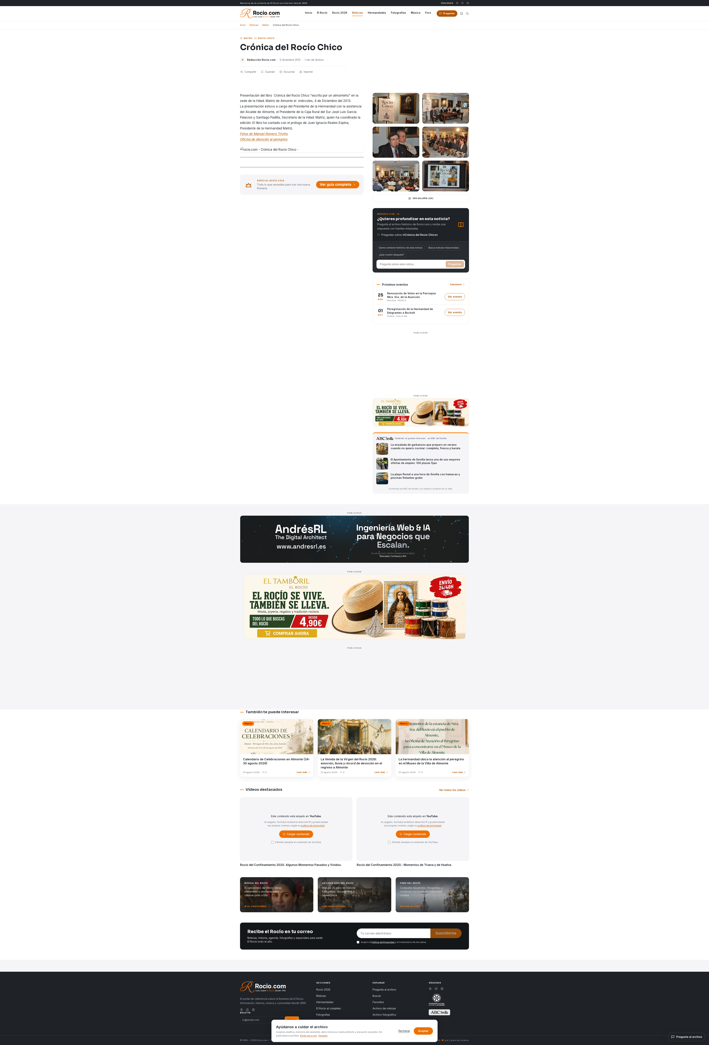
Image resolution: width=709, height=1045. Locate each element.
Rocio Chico (266, 38)
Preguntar (454, 264)
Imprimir (308, 71)
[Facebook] (457, 3)
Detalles (323, 1035)
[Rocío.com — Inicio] (260, 13)
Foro (428, 12)
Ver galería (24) (422, 198)
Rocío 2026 (339, 12)
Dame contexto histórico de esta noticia (400, 247)
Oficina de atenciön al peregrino (263, 139)
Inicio (308, 12)
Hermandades (377, 12)
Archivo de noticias (384, 1008)
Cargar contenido (298, 834)
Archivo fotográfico (384, 1014)
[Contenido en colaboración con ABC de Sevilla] (439, 1012)
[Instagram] (467, 3)
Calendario (456, 284)
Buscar (377, 995)
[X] (462, 3)
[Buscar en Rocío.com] (467, 13)
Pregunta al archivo (384, 989)
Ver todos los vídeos (452, 790)
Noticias (357, 12)
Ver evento (456, 297)
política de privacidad (313, 825)
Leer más (302, 772)
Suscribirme (446, 933)
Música (415, 12)
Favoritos (378, 1002)
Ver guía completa (335, 184)
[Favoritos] (461, 13)
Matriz (265, 25)
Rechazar (404, 1030)
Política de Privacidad (383, 942)
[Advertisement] (421, 361)
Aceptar (423, 1030)
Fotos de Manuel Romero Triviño (264, 134)
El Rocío (322, 12)
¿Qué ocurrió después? (391, 254)
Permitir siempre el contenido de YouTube (298, 842)
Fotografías (398, 12)
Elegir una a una (308, 1035)
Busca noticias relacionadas (444, 247)
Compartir (250, 71)
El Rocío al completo (328, 1008)
